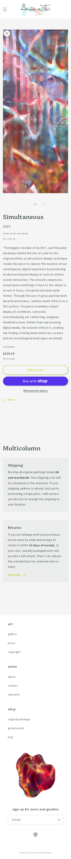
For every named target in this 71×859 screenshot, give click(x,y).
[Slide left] (26, 204)
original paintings (19, 719)
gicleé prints (16, 728)
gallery (12, 634)
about (11, 676)
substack (14, 694)
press (11, 643)
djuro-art (30, 853)
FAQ (10, 737)
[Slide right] (44, 204)
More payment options (35, 390)
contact (13, 685)
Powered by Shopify (42, 853)
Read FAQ (14, 575)
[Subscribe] (58, 819)
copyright (14, 652)
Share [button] (11, 399)
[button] (5, 9)
